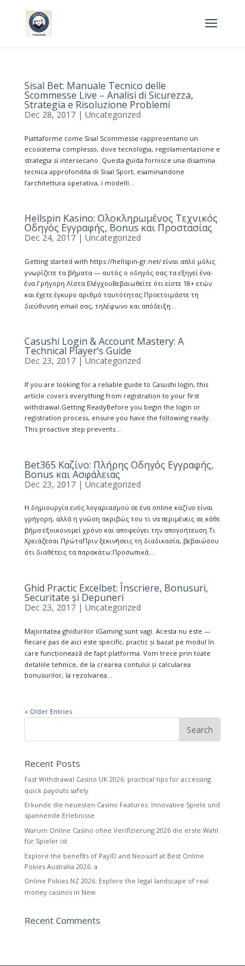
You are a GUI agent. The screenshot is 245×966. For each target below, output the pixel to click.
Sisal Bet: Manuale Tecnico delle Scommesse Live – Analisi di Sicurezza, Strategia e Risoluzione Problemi (108, 95)
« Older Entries (48, 711)
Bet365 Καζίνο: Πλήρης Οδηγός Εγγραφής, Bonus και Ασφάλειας (118, 469)
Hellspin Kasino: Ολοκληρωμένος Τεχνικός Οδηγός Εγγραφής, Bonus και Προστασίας (121, 223)
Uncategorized (113, 114)
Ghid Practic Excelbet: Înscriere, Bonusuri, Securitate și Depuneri (116, 592)
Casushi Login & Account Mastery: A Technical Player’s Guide (104, 346)
